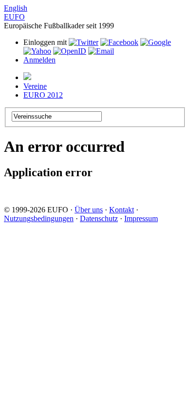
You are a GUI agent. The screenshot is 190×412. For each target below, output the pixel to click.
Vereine (35, 86)
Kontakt (121, 210)
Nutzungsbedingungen (39, 218)
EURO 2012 (43, 95)
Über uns (89, 210)
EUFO (14, 17)
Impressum (141, 218)
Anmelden (39, 60)
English (15, 8)
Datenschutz (99, 218)
